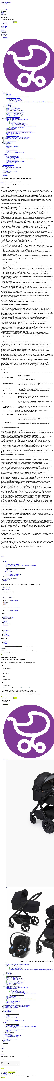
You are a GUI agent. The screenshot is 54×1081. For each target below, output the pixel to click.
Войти (2, 1068)
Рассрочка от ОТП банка (8, 597)
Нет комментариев (13, 600)
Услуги (5, 621)
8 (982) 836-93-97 (49, 7)
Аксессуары (6, 635)
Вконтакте (5, 642)
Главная (2, 182)
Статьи (5, 622)
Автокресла (6, 630)
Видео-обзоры (6, 623)
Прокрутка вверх (9, 1073)
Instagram (5, 641)
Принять (3, 1077)
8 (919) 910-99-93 (6, 589)
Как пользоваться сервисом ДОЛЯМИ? (11, 607)
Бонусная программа (8, 617)
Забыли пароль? (4, 1070)
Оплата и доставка (7, 618)
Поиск (15, 22)
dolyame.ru (37, 693)
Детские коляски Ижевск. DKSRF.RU (13, 646)
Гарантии (5, 619)
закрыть (2, 556)
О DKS (5, 616)
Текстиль (5, 634)
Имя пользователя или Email (8, 1056)
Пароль (3, 1059)
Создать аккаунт (11, 1072)
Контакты (5, 625)
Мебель (5, 633)
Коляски (5, 631)
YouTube (5, 643)
